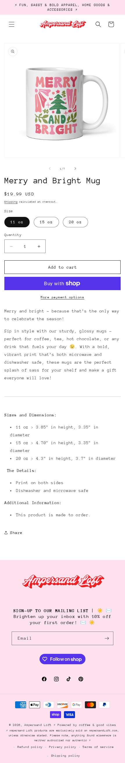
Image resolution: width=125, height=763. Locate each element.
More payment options (62, 297)
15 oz (46, 222)
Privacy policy (62, 747)
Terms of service (98, 747)
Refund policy (30, 747)
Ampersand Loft (38, 725)
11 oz (17, 222)
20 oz (75, 222)
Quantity (13, 235)
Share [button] (16, 532)
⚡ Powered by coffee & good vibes (84, 725)
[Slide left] (49, 168)
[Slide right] (75, 168)
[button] (11, 24)
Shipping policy (66, 755)
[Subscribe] (106, 638)
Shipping (11, 201)
